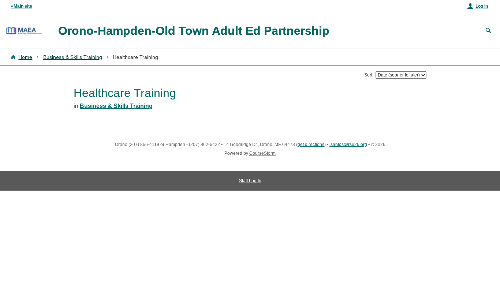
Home (25, 57)
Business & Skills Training (72, 57)
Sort (368, 75)
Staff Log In (250, 180)
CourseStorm (262, 153)
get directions (311, 144)
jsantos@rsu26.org (348, 144)
